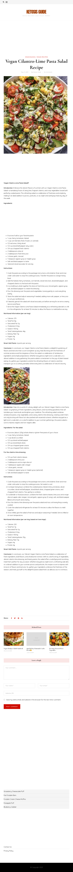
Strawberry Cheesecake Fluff (14, 791)
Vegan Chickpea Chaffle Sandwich (13, 648)
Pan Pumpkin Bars (10, 795)
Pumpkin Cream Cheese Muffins (15, 799)
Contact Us (8, 847)
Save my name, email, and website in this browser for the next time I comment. (33, 700)
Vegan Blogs (30, 57)
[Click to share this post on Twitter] (14, 618)
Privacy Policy (8, 851)
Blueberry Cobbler (10, 807)
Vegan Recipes (42, 57)
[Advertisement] (36, 41)
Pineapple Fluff (9, 803)
